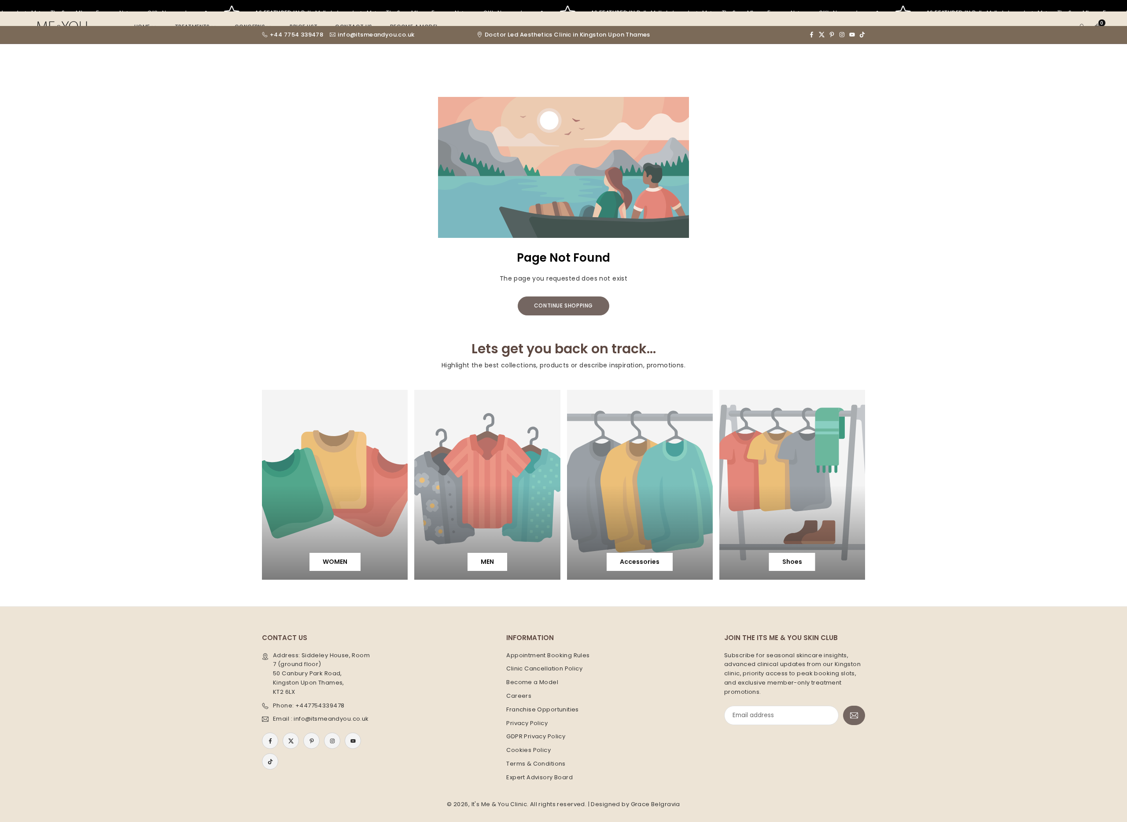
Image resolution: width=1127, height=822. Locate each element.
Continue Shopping (563, 305)
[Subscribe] (854, 716)
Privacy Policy (527, 723)
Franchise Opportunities (542, 709)
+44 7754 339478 (296, 34)
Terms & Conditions (536, 763)
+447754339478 (319, 705)
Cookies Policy (528, 750)
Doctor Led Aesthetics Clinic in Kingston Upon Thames (567, 34)
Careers (518, 696)
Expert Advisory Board (539, 777)
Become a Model (532, 682)
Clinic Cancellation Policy (544, 668)
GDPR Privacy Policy (535, 736)
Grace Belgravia (655, 804)
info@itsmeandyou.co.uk (376, 34)
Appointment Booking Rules (548, 655)
